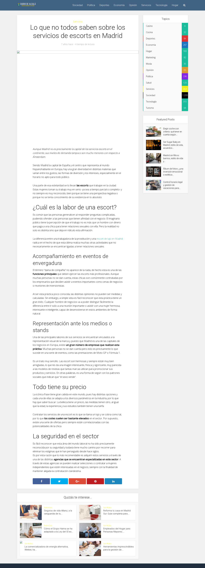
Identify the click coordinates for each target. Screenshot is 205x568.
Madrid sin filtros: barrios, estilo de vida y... (173, 158)
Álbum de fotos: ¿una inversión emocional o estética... (173, 172)
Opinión (133, 5)
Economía (119, 5)
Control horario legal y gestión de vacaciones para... (172, 185)
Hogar (175, 5)
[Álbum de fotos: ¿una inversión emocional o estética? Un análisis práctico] (154, 171)
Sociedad (77, 5)
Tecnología (161, 5)
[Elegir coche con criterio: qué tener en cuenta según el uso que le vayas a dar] (154, 131)
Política (91, 5)
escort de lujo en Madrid (110, 238)
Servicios (146, 5)
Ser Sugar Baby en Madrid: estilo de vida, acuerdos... (173, 145)
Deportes (104, 5)
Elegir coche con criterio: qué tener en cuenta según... (172, 131)
